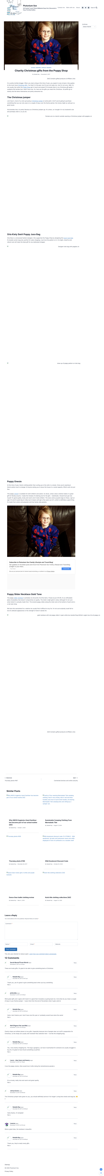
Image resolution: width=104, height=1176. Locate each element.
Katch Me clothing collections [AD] (58, 897)
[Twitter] (85, 7)
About (78, 7)
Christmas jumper (37, 101)
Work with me (70, 7)
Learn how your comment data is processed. (43, 954)
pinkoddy (13, 993)
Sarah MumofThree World (19, 962)
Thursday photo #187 (11, 779)
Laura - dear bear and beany (20, 1060)
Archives (84, 24)
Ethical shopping (36, 67)
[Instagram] (88, 7)
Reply (75, 962)
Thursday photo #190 (17, 861)
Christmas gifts (22, 85)
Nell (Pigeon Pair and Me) (19, 1025)
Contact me (61, 7)
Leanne (12, 1123)
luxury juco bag (68, 238)
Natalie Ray (37, 74)
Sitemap (7, 1164)
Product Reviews (46, 67)
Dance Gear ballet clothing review (21, 897)
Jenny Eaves (14, 1091)
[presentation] (23, 805)
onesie (16, 494)
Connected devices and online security (66, 779)
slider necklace (18, 598)
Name (7, 944)
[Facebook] (82, 7)
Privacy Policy (9, 1171)
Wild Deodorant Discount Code (56, 861)
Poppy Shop (26, 87)
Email (32, 944)
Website (57, 944)
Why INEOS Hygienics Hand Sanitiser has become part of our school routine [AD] (23, 822)
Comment (8, 923)
